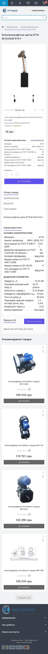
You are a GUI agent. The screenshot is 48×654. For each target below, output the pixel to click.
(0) (23, 110)
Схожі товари (10, 208)
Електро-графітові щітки (29, 27)
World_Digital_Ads (30, 640)
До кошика (24, 181)
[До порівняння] (42, 110)
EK (11, 120)
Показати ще (24, 597)
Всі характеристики (37, 140)
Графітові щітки (12, 27)
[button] (20, 3)
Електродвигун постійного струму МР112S (24, 445)
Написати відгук (34, 321)
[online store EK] (10, 10)
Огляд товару (11, 192)
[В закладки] (35, 110)
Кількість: (8, 170)
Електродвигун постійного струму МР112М (23, 570)
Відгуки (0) (8, 203)
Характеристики (11, 198)
